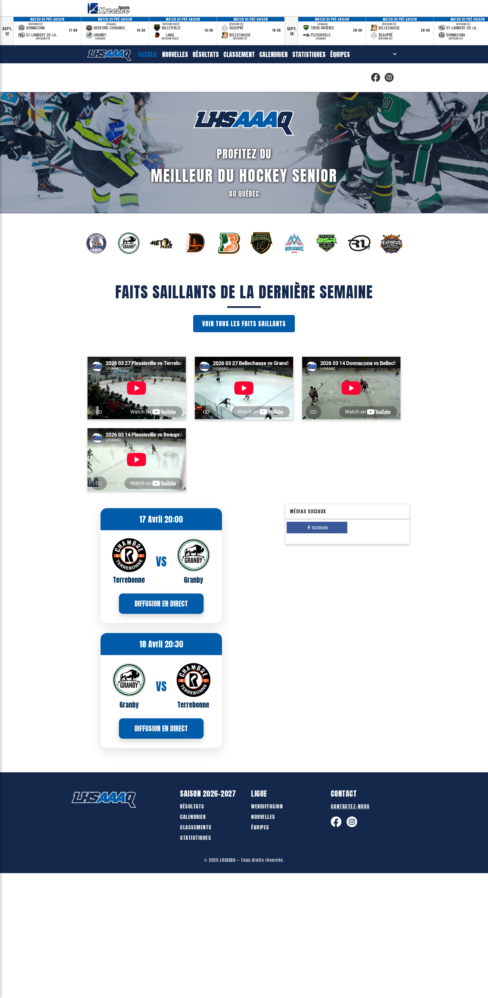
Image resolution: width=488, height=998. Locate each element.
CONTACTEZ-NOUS (350, 806)
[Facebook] (375, 77)
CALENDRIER (193, 817)
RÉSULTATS (192, 806)
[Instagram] (389, 77)
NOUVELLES (263, 817)
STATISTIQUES (195, 838)
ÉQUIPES (260, 827)
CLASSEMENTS (196, 827)
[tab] (317, 527)
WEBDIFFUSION (267, 806)
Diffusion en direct (161, 604)
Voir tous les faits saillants (244, 323)
